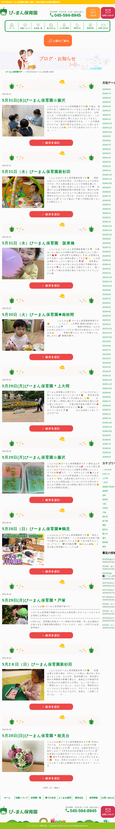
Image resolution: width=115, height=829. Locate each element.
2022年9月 (106, 290)
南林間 (105, 491)
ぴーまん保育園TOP (14, 72)
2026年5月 (106, 102)
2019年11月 (107, 427)
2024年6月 (106, 200)
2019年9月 (106, 435)
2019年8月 (106, 440)
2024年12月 (107, 175)
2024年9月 (106, 188)
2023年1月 (106, 273)
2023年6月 (106, 252)
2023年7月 (106, 247)
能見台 (105, 529)
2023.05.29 (6, 380)
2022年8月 (106, 294)
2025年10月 (107, 132)
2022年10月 (107, 286)
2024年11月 (107, 179)
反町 (104, 495)
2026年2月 (106, 115)
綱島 (104, 525)
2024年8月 (106, 192)
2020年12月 (107, 380)
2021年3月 (106, 367)
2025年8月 (106, 141)
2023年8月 (106, 243)
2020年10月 (107, 388)
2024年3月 (106, 213)
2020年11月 (107, 384)
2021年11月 (107, 333)
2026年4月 (106, 106)
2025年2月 (106, 166)
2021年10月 (107, 337)
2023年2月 (106, 269)
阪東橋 (105, 542)
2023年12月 (107, 226)
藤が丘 (105, 534)
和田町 (105, 499)
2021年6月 (106, 354)
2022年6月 (106, 303)
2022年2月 (106, 320)
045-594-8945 (67, 15)
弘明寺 (105, 508)
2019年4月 (106, 448)
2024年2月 (106, 217)
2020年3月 (106, 410)
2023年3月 (106, 264)
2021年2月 (106, 371)
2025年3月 (106, 162)
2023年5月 (106, 256)
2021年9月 (106, 341)
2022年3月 (106, 316)
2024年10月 (107, 183)
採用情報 (93, 798)
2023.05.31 (6, 94)
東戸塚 (105, 521)
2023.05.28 (6, 658)
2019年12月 (107, 423)
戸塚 (104, 512)
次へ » (52, 788)
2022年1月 (106, 324)
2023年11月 (107, 230)
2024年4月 (106, 209)
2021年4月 (106, 363)
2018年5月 (106, 457)
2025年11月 (107, 128)
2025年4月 (106, 158)
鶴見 (104, 547)
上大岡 (105, 478)
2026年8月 (106, 89)
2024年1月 (106, 222)
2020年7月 (106, 401)
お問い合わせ (108, 798)
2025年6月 (106, 149)
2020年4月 (106, 406)
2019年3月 (106, 452)
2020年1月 (106, 418)
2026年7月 (106, 93)
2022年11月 (107, 282)
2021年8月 (106, 346)
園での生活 (50, 798)
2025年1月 (106, 170)
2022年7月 (106, 299)
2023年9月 (106, 239)
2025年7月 (106, 145)
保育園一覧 (36, 798)
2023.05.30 (6, 308)
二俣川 (105, 482)
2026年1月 (106, 119)
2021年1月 (106, 376)
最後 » (57, 788)
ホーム (7, 798)
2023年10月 (107, 235)
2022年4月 (106, 312)
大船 (104, 504)
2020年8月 (106, 397)
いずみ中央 (106, 470)
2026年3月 (106, 111)
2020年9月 (106, 393)
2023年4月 (106, 260)
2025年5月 (106, 153)
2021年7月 (106, 350)
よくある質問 (64, 798)
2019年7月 (106, 444)
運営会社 (79, 798)
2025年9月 (106, 136)
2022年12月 (107, 277)
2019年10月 (107, 431)
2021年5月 (106, 358)
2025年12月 (107, 123)
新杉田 (105, 517)
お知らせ (106, 474)
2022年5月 (106, 307)
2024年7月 (106, 196)
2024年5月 (106, 205)
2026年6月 (106, 98)
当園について (21, 798)
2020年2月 (106, 414)
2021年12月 (107, 329)
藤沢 (104, 538)
